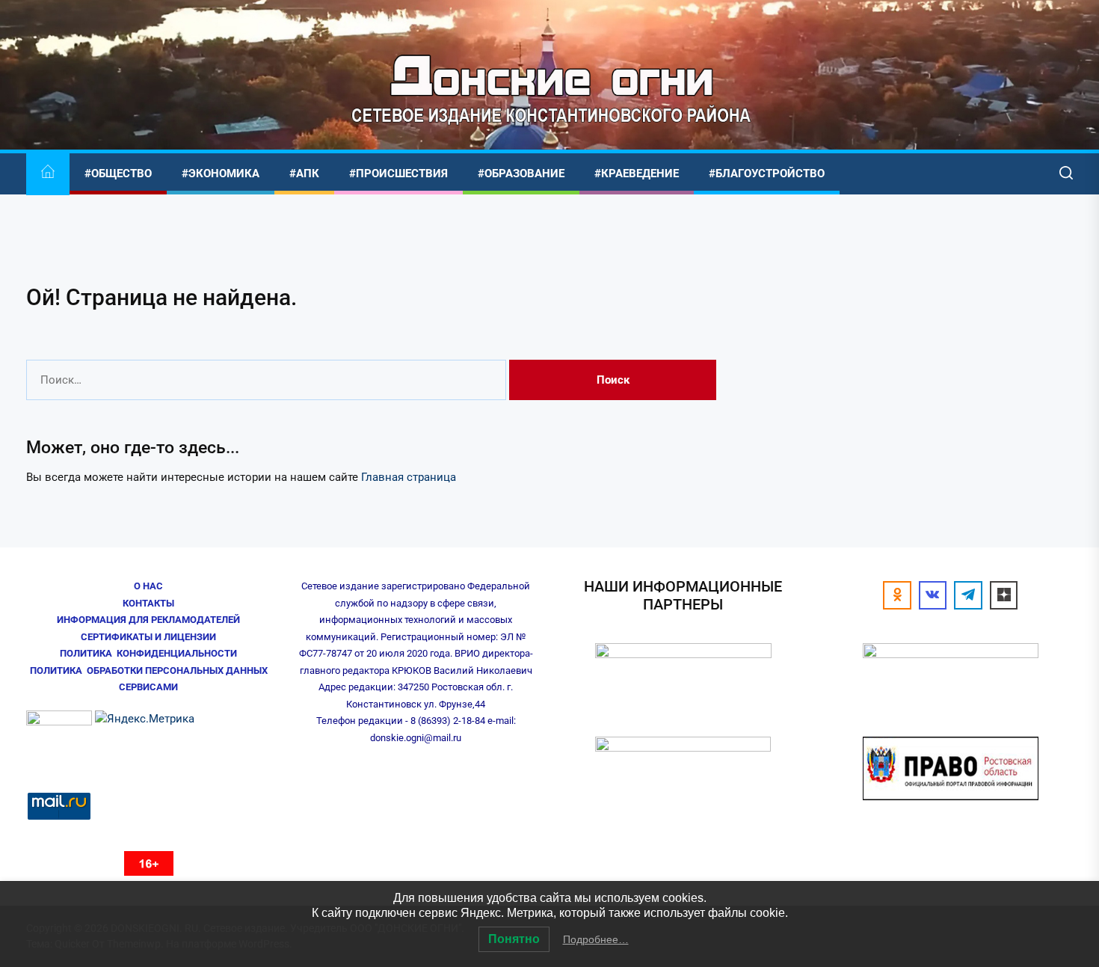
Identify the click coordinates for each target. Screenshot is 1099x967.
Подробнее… (596, 939)
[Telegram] (968, 595)
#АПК (304, 173)
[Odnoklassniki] (897, 595)
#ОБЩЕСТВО (118, 173)
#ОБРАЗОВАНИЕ (521, 173)
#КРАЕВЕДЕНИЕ (636, 173)
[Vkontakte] (933, 595)
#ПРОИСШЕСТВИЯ (398, 173)
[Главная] (48, 173)
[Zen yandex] (1004, 595)
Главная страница (408, 477)
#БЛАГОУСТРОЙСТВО (767, 173)
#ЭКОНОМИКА (220, 173)
